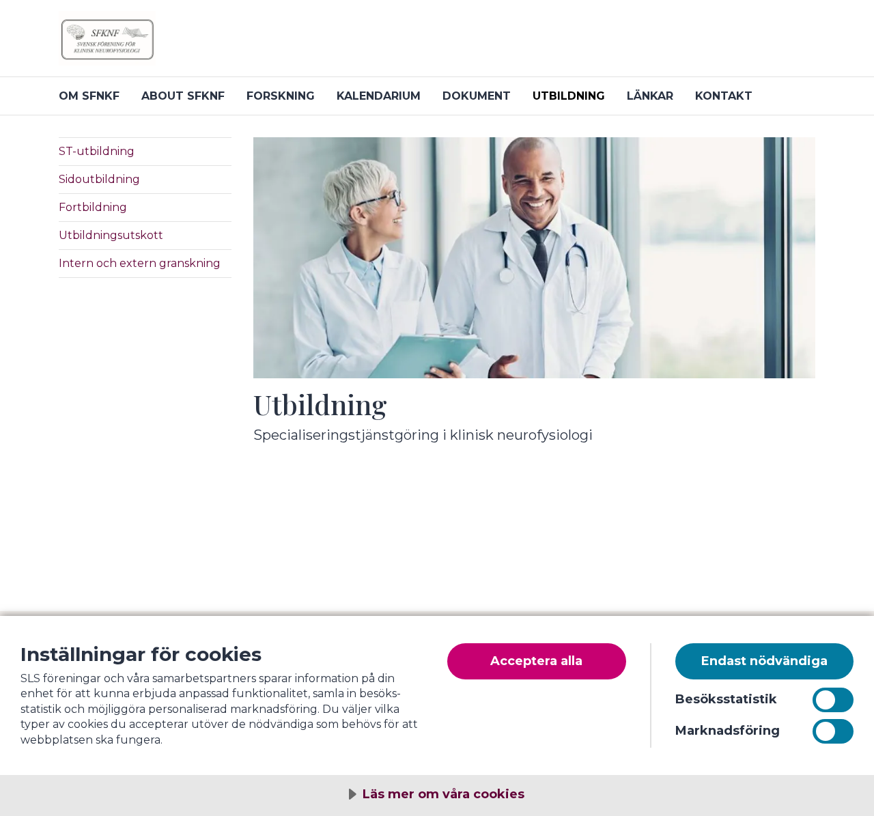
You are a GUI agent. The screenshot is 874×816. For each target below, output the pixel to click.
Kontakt (723, 95)
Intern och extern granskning (140, 263)
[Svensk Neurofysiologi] (222, 43)
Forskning (280, 95)
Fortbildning (93, 207)
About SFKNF (183, 95)
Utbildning (569, 95)
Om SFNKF (89, 95)
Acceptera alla (536, 661)
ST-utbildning (97, 151)
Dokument (476, 95)
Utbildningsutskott (111, 235)
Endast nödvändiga (764, 661)
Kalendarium (379, 95)
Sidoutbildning (99, 179)
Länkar (650, 95)
